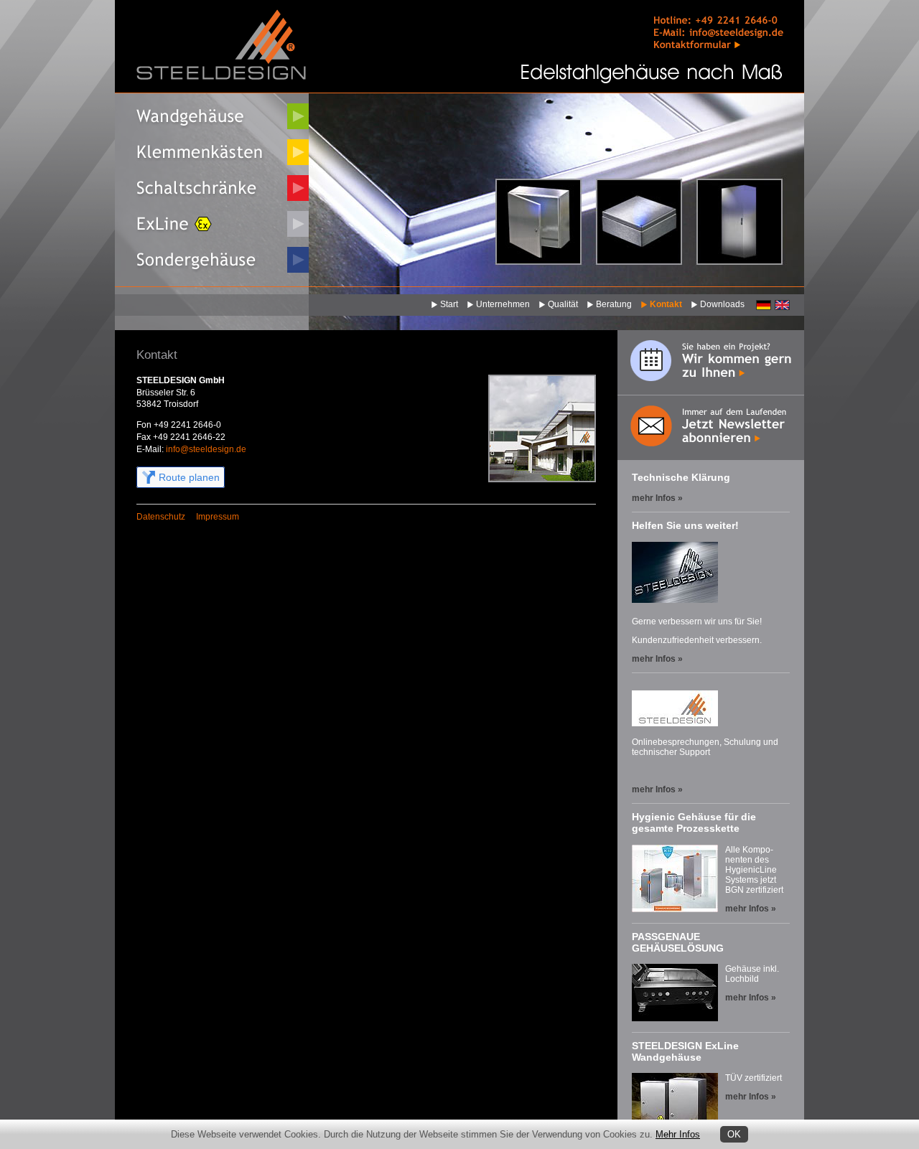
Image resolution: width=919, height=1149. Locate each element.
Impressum (217, 517)
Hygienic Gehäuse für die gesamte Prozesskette (694, 822)
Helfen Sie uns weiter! (685, 525)
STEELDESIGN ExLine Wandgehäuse (685, 1051)
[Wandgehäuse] (212, 116)
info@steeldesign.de (206, 449)
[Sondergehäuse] (212, 260)
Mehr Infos (678, 1134)
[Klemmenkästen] (212, 152)
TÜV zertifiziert (753, 1078)
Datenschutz (160, 517)
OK (734, 1134)
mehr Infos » (657, 498)
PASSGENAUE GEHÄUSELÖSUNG (678, 942)
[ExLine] (212, 224)
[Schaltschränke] (212, 188)
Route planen (189, 477)
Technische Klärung (681, 477)
